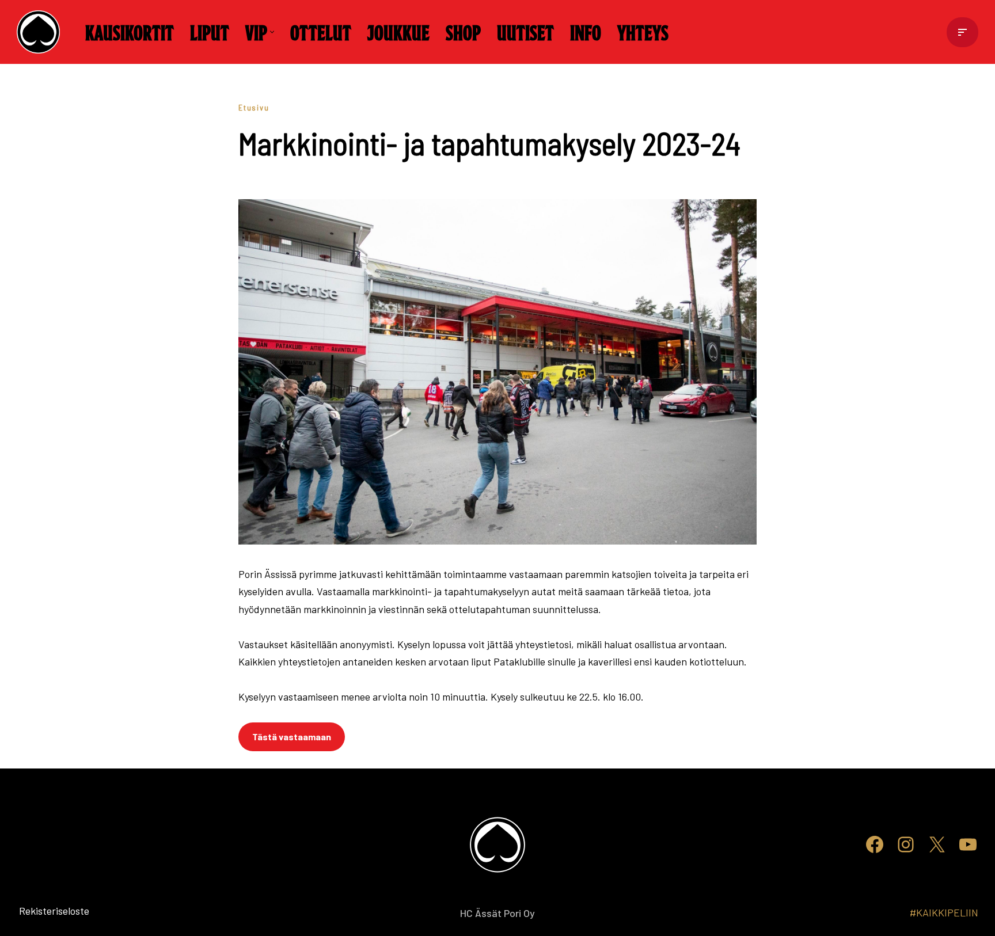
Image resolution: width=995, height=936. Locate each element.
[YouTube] (968, 844)
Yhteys (643, 31)
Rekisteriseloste (35, 910)
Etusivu (253, 107)
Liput (209, 31)
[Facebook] (874, 844)
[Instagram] (905, 844)
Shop (463, 31)
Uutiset (525, 31)
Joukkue (398, 31)
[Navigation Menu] (962, 32)
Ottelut (320, 31)
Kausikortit (129, 31)
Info (585, 31)
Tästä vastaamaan (291, 736)
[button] (272, 32)
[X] (936, 844)
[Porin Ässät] (41, 32)
